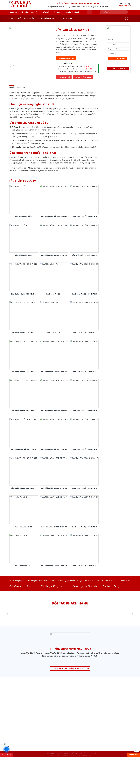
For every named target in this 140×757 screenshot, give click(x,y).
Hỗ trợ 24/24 (133, 755)
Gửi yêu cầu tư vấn (19, 586)
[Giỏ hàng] (89, 12)
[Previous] (7, 614)
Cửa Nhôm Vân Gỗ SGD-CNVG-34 (84, 449)
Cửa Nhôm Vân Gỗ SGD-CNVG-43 (84, 488)
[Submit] (127, 12)
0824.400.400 (6, 755)
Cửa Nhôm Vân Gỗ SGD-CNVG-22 (23, 294)
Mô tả (11, 87)
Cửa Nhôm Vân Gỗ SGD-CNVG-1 (84, 255)
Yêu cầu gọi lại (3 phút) (84, 586)
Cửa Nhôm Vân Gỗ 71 (54, 294)
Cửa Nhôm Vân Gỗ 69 (23, 216)
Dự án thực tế (57, 12)
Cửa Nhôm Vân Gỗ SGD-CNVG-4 (23, 449)
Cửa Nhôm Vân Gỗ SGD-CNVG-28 (84, 216)
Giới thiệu (24, 12)
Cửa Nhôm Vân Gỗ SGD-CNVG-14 (84, 566)
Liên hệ (76, 12)
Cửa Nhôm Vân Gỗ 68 (23, 255)
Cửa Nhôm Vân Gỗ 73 (54, 333)
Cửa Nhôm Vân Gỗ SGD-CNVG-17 (84, 527)
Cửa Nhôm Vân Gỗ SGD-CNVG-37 (54, 527)
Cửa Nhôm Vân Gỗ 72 (23, 527)
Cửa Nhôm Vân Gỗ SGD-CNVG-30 (84, 410)
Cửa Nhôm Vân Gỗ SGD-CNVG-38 (84, 294)
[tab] (11, 87)
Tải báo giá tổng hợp (52, 586)
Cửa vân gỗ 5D (66, 18)
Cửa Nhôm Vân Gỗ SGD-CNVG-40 (54, 372)
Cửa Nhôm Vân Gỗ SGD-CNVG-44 (84, 333)
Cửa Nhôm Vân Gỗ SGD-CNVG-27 (23, 488)
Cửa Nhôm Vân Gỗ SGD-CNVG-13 (54, 216)
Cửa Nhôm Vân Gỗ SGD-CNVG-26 (23, 410)
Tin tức (68, 12)
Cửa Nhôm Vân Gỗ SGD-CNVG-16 (54, 449)
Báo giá (46, 12)
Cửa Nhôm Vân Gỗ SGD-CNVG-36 (54, 255)
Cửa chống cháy (46, 18)
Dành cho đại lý (111, 586)
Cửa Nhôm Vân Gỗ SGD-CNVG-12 (84, 372)
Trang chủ (13, 12)
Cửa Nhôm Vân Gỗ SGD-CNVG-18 (23, 372)
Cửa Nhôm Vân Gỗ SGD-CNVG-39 (54, 410)
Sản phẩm (34, 12)
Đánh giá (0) (20, 87)
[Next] (133, 614)
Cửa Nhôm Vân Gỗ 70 (23, 566)
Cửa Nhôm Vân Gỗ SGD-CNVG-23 (23, 333)
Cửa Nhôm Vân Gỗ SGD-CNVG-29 (54, 488)
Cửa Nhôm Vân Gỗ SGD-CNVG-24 (54, 566)
